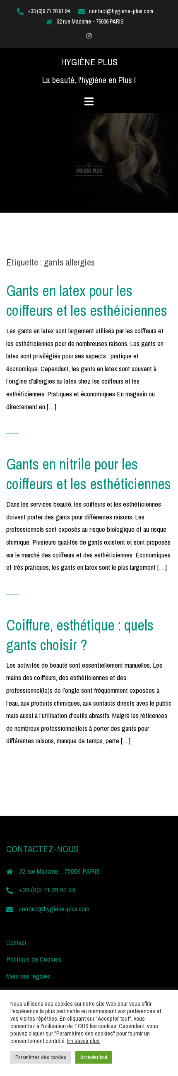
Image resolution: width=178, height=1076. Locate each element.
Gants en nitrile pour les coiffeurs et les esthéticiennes (88, 474)
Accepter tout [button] (93, 1057)
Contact (16, 942)
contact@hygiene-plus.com (121, 11)
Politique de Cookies (33, 959)
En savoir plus (83, 1041)
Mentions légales (28, 976)
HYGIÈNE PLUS (89, 62)
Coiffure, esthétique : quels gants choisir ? (80, 635)
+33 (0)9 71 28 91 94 (49, 11)
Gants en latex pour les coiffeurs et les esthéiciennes (86, 300)
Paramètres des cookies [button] (40, 1057)
